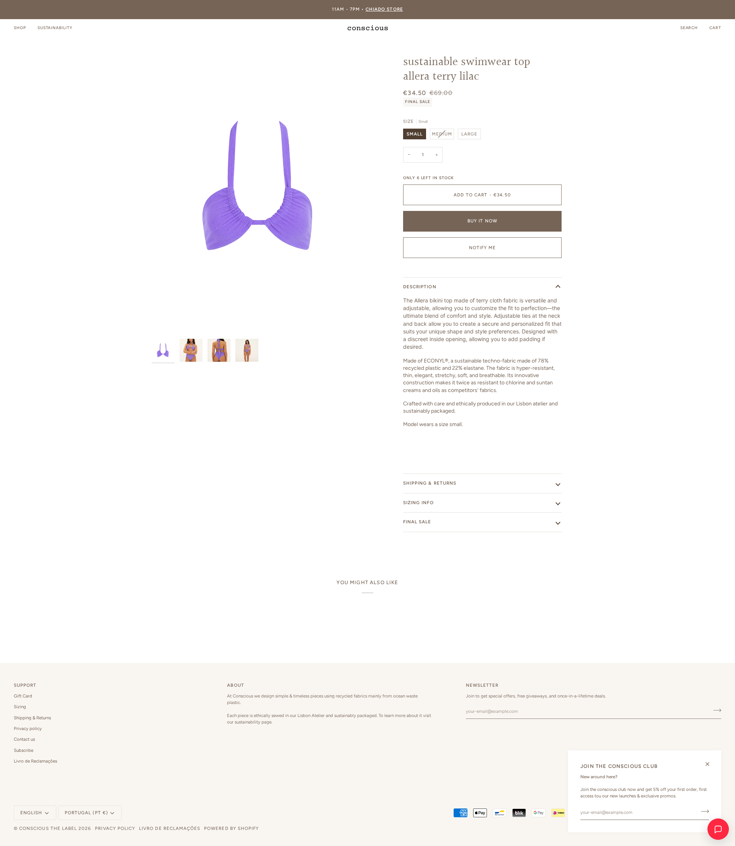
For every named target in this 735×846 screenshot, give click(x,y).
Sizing (20, 706)
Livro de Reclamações (35, 761)
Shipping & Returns (32, 717)
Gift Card (23, 696)
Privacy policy (28, 728)
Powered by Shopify (231, 828)
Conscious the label (48, 828)
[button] (23, 28)
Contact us (24, 739)
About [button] (235, 685)
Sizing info (418, 502)
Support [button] (25, 685)
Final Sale (417, 521)
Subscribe (23, 750)
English (31, 812)
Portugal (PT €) (86, 812)
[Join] (702, 811)
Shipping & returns (429, 483)
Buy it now (482, 221)
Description (419, 286)
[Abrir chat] (718, 829)
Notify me (482, 247)
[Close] (710, 764)
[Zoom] (260, 187)
